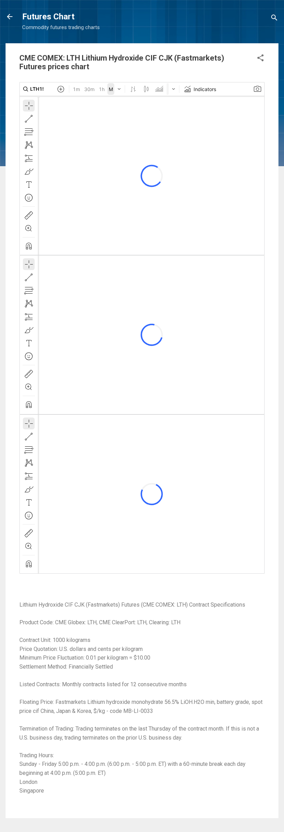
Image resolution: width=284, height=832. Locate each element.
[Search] (274, 18)
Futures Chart (48, 16)
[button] (260, 59)
